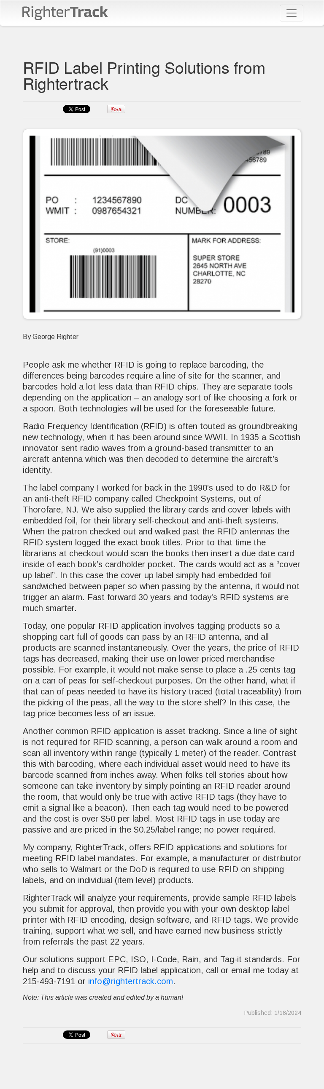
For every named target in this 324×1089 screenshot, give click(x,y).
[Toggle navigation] (291, 13)
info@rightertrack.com (130, 981)
